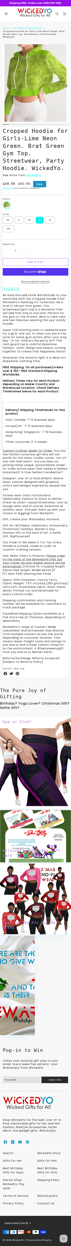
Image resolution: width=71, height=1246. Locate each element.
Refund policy (47, 1196)
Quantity (9, 244)
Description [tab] (11, 288)
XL (50, 219)
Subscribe (55, 1080)
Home (6, 28)
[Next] (66, 85)
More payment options (35, 281)
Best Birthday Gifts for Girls (47, 1170)
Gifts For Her (12, 1161)
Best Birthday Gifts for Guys (13, 1170)
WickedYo (33, 175)
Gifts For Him (47, 1161)
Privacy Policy (13, 1203)
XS (8, 219)
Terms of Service (15, 1196)
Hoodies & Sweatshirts (27, 28)
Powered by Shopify (38, 1240)
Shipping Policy (48, 1180)
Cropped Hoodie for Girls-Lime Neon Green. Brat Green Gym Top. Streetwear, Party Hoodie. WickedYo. (33, 34)
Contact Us (45, 1203)
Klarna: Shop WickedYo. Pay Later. (13, 1184)
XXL (8, 228)
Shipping (8, 188)
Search (8, 1153)
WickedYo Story (49, 1153)
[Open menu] (6, 13)
